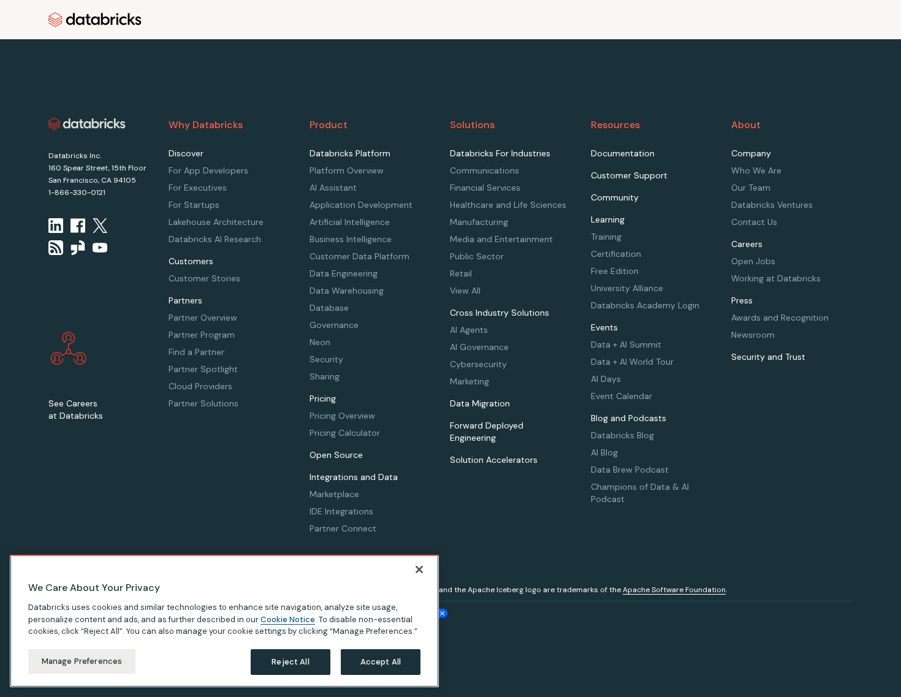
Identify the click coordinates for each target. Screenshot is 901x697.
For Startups (194, 204)
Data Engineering (344, 273)
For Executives (198, 187)
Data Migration (480, 403)
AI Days (606, 378)
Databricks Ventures (772, 204)
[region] (224, 621)
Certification (616, 253)
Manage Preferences (82, 661)
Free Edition (615, 270)
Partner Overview (203, 317)
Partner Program (202, 334)
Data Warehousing (347, 290)
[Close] (419, 569)
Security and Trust (768, 356)
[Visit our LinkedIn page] (55, 225)
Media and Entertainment (501, 239)
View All (465, 290)
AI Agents (469, 329)
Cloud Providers (200, 386)
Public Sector (477, 256)
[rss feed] (55, 247)
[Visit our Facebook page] (77, 225)
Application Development (361, 204)
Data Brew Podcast (630, 469)
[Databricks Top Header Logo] (95, 19)
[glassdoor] (77, 247)
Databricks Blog (622, 435)
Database (329, 307)
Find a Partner (196, 351)
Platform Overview (347, 170)
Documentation (623, 153)
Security (326, 359)
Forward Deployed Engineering (486, 431)
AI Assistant (333, 187)
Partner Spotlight (203, 369)
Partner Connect (343, 528)
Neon (320, 342)
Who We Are (756, 170)
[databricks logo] (87, 124)
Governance (334, 324)
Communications (484, 170)
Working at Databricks (776, 278)
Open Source (336, 454)
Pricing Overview (342, 415)
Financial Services (485, 187)
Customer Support (629, 175)
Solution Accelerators (494, 459)
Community (615, 197)
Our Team (750, 187)
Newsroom (753, 334)
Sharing (325, 376)
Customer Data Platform (359, 256)
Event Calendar (621, 396)
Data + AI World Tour (632, 361)
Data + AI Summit (626, 344)
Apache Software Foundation (674, 590)
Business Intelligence (351, 239)
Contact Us (754, 221)
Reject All (290, 662)
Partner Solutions (203, 403)
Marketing (469, 381)
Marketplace (334, 494)
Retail (461, 273)
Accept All (380, 662)
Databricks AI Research (215, 239)
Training (606, 236)
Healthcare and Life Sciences (508, 204)
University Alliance (627, 288)
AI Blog (604, 452)
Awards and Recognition (780, 317)
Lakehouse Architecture (216, 221)
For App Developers (208, 170)
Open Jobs (753, 261)
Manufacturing (479, 221)
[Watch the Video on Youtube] (100, 247)
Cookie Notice (287, 619)
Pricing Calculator (345, 432)
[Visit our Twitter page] (100, 225)
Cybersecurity (478, 364)
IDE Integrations (341, 511)
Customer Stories (204, 278)
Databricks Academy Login (645, 305)
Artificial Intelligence (350, 221)
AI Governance (479, 346)
